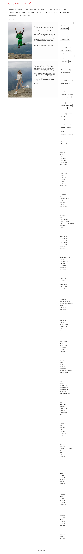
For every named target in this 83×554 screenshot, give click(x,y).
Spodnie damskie (63, 347)
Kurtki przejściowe (63, 276)
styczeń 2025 (62, 498)
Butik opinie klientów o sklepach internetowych (36, 6)
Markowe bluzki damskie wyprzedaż (67, 80)
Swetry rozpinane (63, 412)
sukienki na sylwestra (64, 389)
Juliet (38, 550)
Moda (46, 12)
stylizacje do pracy (71, 110)
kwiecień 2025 (62, 492)
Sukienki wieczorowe (64, 397)
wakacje (61, 452)
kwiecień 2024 (62, 515)
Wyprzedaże (62, 456)
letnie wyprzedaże (64, 77)
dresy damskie (62, 202)
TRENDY (19, 15)
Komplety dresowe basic (65, 257)
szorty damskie (63, 418)
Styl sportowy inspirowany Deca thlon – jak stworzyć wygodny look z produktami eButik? (44, 65)
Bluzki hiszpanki (63, 160)
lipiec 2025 (62, 487)
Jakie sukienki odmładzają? (65, 69)
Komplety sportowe (64, 261)
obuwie (50, 12)
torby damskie (63, 431)
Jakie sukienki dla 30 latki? (65, 66)
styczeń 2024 (62, 521)
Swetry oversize (63, 410)
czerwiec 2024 (62, 511)
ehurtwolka (62, 44)
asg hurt (62, 33)
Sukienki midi (62, 381)
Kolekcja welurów (63, 242)
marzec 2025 (62, 494)
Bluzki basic (62, 156)
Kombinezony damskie (64, 250)
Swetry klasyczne (63, 408)
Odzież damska (63, 307)
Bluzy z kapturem (63, 185)
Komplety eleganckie (64, 259)
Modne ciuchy (21, 6)
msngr (73, 97)
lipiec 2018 (62, 529)
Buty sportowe (63, 194)
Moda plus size (63, 299)
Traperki (61, 435)
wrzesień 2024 (62, 506)
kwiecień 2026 (62, 469)
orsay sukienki (68, 102)
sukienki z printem (63, 400)
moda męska (62, 297)
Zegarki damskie (63, 463)
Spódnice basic (63, 339)
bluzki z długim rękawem (65, 168)
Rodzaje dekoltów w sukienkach (15, 9)
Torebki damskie (63, 433)
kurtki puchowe (63, 278)
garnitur (62, 50)
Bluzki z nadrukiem (63, 173)
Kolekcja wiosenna (63, 244)
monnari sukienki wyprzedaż (65, 97)
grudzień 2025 (62, 477)
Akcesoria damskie (63, 143)
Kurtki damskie (39, 12)
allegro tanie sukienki (64, 28)
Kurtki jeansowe (63, 271)
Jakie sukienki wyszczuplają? (65, 72)
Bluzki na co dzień (63, 164)
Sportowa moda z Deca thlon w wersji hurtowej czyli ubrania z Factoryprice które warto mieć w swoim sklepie (43, 27)
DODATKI (61, 200)
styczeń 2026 (62, 475)
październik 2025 (63, 481)
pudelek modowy (63, 326)
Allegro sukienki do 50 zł (65, 25)
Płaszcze (61, 316)
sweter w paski (63, 113)
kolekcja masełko (63, 238)
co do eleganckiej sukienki (65, 39)
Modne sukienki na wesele (65, 301)
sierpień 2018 (62, 527)
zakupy (29, 15)
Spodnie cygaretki (63, 345)
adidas (61, 141)
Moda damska (62, 295)
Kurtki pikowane (63, 274)
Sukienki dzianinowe (64, 372)
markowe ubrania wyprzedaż (65, 91)
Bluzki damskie (57, 9)
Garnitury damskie (63, 215)
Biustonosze (62, 152)
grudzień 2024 (62, 500)
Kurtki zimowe (63, 282)
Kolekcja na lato (63, 240)
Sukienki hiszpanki (63, 376)
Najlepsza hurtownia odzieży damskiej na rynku (34, 9)
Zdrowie (61, 461)
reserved (61, 328)
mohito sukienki (63, 94)
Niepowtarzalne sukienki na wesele (67, 303)
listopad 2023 (62, 525)
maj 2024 (61, 513)
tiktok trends (62, 427)
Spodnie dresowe (63, 349)
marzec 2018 (62, 532)
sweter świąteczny (71, 113)
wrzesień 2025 (62, 483)
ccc (66, 36)
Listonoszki (62, 290)
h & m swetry (69, 58)
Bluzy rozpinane (63, 183)
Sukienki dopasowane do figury (66, 370)
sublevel (61, 362)
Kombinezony (62, 248)
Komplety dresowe (63, 255)
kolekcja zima (62, 246)
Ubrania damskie (63, 444)
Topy (61, 429)
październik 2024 (63, 504)
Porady (61, 318)
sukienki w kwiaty (63, 395)
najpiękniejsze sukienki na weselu (66, 99)
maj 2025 (61, 490)
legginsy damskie (63, 284)
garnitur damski (68, 50)
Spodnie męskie (63, 355)
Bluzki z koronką (63, 171)
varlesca (69, 121)
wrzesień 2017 (62, 536)
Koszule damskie (12, 6)
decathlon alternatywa (65, 198)
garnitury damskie (64, 53)
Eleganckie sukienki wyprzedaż (66, 47)
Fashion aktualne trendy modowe (67, 213)
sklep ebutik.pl (63, 110)
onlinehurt (62, 102)
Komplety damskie (63, 253)
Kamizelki (61, 227)
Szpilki (61, 421)
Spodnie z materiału (64, 358)
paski (61, 313)
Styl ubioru (62, 360)
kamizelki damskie (63, 229)
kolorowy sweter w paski (65, 75)
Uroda (24, 15)
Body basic (62, 187)
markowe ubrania (63, 88)
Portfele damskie (63, 322)
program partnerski (64, 324)
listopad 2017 (62, 534)
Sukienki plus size (63, 391)
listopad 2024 (62, 502)
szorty (61, 414)
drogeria (18, 12)
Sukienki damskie (12, 15)
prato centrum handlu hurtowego (66, 105)
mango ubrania (71, 77)
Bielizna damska (63, 150)
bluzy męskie (62, 181)
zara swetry (69, 127)
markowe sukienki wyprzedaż (65, 83)
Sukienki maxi (62, 379)
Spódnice (61, 337)
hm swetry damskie (64, 61)
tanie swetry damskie (64, 119)
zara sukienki (63, 127)
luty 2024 (62, 519)
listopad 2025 (62, 479)
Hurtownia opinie (52, 6)
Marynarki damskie (63, 292)
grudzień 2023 (62, 523)
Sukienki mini (62, 383)
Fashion (61, 211)
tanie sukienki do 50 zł (64, 116)
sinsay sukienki (70, 108)
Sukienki (61, 364)
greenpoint (62, 58)
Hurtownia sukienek (64, 219)
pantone (61, 311)
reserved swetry (63, 108)
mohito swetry (70, 94)
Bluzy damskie (65, 9)
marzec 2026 (62, 471)
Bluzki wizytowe (63, 166)
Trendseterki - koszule (20, 3)
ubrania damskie (63, 121)
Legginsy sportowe (63, 286)
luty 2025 (62, 496)
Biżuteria (61, 154)
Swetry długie (62, 406)
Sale (60, 330)
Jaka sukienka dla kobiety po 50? (66, 64)
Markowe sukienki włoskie (65, 86)
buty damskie (11, 12)
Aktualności (49, 9)
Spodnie (61, 343)
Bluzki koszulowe (63, 162)
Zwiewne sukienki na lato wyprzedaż (67, 134)
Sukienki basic (62, 366)
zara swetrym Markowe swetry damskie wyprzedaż (67, 131)
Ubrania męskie (63, 446)
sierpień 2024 (62, 508)
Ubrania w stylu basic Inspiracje (66, 448)
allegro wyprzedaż (64, 31)
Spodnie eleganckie (63, 351)
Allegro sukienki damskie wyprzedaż (67, 22)
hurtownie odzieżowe (64, 221)
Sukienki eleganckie (63, 374)
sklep (38, 38)
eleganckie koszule (63, 206)
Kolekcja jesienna (63, 236)
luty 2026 (62, 473)
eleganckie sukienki (63, 208)
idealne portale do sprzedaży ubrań (67, 223)
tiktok (61, 425)
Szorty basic (62, 416)
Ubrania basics (63, 442)
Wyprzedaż (62, 454)
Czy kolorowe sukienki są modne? (66, 42)
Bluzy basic (62, 175)
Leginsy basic (62, 288)
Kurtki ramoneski (63, 280)
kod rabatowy (63, 234)
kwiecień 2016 (62, 538)
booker (62, 36)
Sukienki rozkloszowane (65, 393)
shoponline (62, 334)
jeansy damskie (63, 225)
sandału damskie (66, 12)
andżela (70, 31)
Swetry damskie (63, 404)
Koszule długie (63, 267)
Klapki (61, 232)
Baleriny (61, 147)
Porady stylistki (57, 12)
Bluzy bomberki (63, 177)
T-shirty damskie (63, 423)
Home (23, 12)
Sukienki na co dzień (64, 385)
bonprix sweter (68, 33)
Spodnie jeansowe (63, 353)
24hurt (62, 20)
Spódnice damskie (63, 341)
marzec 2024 (62, 517)
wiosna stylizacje (63, 124)
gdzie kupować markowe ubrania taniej (67, 55)
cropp (61, 196)
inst (70, 61)
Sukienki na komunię (64, 387)
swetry (61, 402)
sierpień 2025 (62, 485)
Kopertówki (62, 263)
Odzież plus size (63, 309)
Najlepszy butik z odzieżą (64, 6)
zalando (70, 124)
